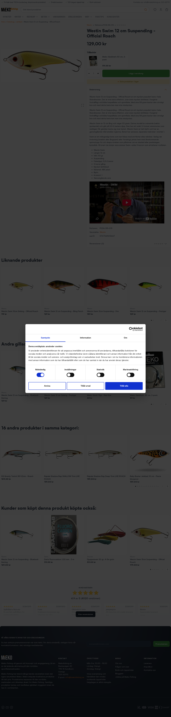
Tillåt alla (124, 386)
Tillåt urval (85, 386)
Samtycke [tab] (45, 338)
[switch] (70, 375)
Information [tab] (85, 338)
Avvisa (47, 386)
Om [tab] (125, 338)
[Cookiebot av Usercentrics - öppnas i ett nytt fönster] (131, 329)
